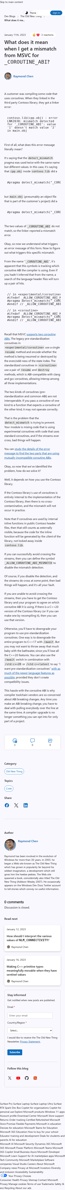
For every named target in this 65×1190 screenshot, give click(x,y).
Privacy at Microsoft (29, 1168)
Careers (31, 1164)
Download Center (27, 1115)
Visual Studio (19, 1164)
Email (11, 1007)
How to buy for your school (43, 1131)
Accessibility (21, 1172)
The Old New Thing (31, 16)
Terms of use (34, 1184)
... (24, 20)
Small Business (22, 1152)
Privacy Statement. (30, 1041)
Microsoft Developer (48, 1152)
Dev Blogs (9, 16)
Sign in (56, 12)
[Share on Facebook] (6, 806)
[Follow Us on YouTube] (18, 1079)
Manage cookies (17, 1184)
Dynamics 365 (43, 1144)
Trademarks (48, 1184)
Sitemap (33, 1180)
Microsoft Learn (8, 1156)
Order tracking (17, 1119)
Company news (8, 1168)
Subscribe (15, 1052)
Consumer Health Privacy (14, 1180)
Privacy (4, 1184)
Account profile (8, 1115)
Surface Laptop (21, 1103)
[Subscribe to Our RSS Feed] (35, 1079)
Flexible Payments (26, 1123)
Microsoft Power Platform (19, 1148)
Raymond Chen (23, 76)
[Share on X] (16, 806)
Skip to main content (11, 2)
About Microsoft (45, 1164)
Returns (4, 1119)
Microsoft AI (7, 1144)
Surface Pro (6, 1103)
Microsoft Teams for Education (41, 1127)
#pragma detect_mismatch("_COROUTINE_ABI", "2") (34, 212)
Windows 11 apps (55, 1111)
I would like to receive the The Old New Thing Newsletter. (32, 1039)
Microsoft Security (24, 1144)
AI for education (18, 1140)
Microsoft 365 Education (13, 1131)
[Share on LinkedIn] (25, 806)
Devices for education (12, 1127)
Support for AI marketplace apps (36, 1156)
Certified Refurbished (37, 1119)
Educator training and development (19, 1135)
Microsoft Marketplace (31, 1160)
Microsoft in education (48, 1123)
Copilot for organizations (35, 1107)
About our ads (23, 1188)
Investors (45, 1168)
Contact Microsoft (48, 1180)
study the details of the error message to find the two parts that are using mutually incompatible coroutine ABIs (31, 453)
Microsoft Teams (43, 1148)
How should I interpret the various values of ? (29, 938)
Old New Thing (14, 771)
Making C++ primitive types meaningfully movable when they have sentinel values (32, 970)
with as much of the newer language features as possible (32, 673)
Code (9, 788)
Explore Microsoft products (29, 1111)
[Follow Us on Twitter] (9, 1079)
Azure (33, 1152)
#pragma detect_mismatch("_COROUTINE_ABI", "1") (34, 182)
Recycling (10, 1188)
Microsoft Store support (50, 1115)
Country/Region (17, 1022)
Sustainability (36, 1172)
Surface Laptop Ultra (41, 1103)
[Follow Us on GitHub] (27, 1079)
